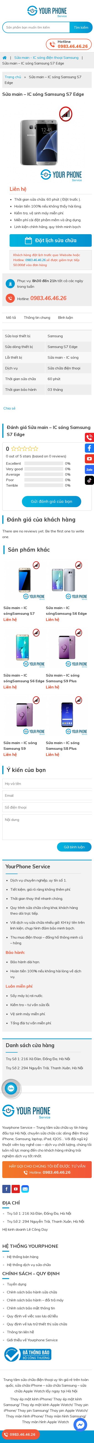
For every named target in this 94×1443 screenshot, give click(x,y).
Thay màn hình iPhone (24, 1416)
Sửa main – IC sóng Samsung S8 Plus (62, 745)
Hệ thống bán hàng (22, 1256)
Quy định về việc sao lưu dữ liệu (32, 1316)
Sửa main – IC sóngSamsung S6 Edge (23, 678)
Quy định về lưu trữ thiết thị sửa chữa (37, 1324)
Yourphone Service (47, 11)
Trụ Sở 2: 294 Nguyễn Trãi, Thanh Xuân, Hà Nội (45, 1221)
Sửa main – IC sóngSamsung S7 (19, 610)
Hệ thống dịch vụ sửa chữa (29, 1264)
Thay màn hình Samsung (64, 1416)
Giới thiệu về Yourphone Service (32, 1340)
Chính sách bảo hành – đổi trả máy (35, 1300)
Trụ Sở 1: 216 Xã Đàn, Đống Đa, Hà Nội (39, 1213)
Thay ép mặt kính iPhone (30, 1399)
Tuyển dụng (16, 1284)
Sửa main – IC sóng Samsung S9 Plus (62, 678)
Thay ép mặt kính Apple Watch (46, 1404)
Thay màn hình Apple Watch (46, 1422)
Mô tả (11, 317)
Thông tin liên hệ (20, 1332)
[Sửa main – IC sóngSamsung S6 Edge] (24, 669)
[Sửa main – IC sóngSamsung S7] (24, 602)
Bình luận (65, 317)
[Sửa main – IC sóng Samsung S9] (24, 737)
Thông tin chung (37, 317)
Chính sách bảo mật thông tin (31, 1308)
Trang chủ (13, 77)
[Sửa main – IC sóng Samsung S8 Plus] (67, 737)
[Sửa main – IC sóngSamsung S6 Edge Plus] (67, 602)
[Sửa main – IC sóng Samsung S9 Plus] (67, 669)
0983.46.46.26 (73, 46)
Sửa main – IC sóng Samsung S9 (20, 745)
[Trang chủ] (4, 57)
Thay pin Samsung (32, 1410)
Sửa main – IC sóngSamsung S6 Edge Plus (66, 610)
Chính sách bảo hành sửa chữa (32, 1292)
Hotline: (49, 1172)
